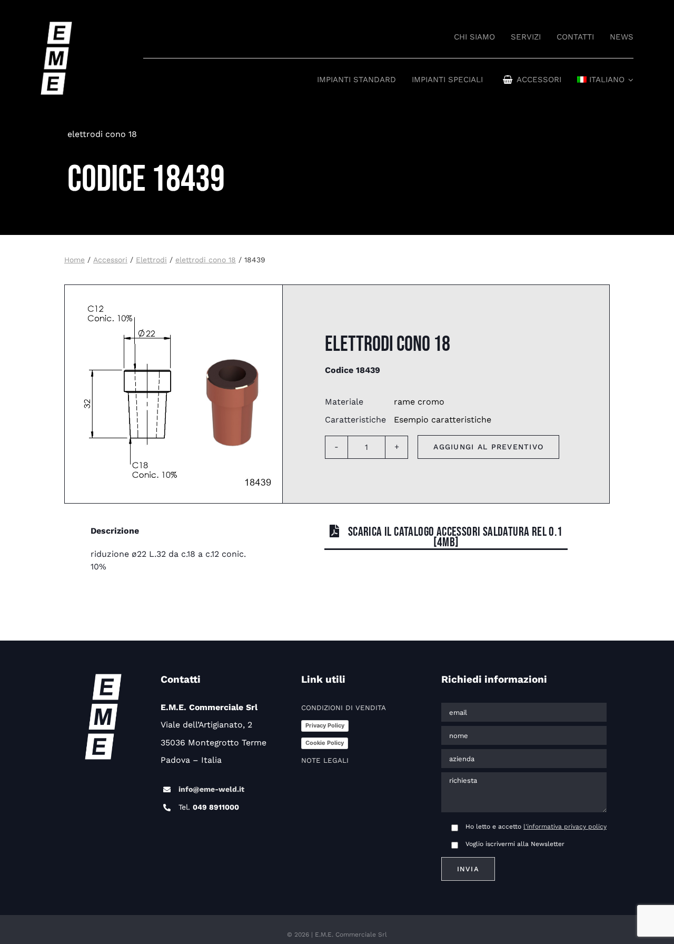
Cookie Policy (324, 742)
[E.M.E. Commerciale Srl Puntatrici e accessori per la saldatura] (56, 27)
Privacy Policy (324, 725)
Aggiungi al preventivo (488, 446)
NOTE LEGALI (325, 760)
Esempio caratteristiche (442, 420)
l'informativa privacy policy (565, 826)
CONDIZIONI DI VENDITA (343, 708)
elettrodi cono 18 (102, 134)
